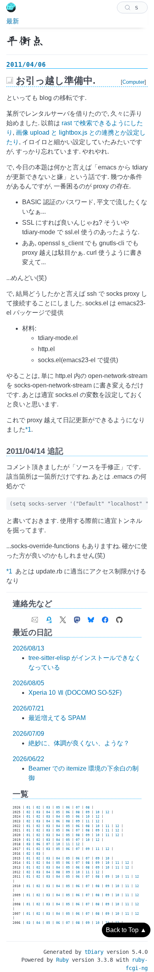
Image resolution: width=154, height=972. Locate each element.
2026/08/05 (28, 683)
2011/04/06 (26, 64)
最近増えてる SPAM (57, 717)
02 (38, 807)
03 (48, 807)
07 (78, 807)
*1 (28, 429)
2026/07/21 (28, 708)
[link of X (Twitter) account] (63, 618)
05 (58, 807)
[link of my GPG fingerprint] (49, 618)
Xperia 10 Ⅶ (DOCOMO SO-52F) (75, 692)
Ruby (62, 960)
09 (88, 812)
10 (98, 812)
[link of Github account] (119, 618)
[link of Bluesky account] (91, 618)
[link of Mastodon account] (77, 618)
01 (28, 807)
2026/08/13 (28, 648)
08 (88, 807)
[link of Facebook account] (105, 618)
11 (88, 821)
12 (107, 812)
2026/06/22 (28, 759)
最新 (12, 21)
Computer (133, 82)
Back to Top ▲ (126, 930)
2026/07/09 (28, 733)
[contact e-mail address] (35, 618)
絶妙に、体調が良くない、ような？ (79, 743)
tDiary (94, 952)
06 (68, 807)
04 (48, 812)
